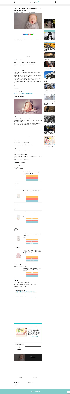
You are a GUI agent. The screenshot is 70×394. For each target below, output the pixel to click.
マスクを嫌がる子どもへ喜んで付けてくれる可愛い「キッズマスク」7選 (23, 93)
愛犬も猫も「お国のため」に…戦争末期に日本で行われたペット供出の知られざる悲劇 (49, 122)
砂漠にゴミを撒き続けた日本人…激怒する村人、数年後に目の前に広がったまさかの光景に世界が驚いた (49, 49)
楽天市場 (32, 220)
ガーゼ (25, 12)
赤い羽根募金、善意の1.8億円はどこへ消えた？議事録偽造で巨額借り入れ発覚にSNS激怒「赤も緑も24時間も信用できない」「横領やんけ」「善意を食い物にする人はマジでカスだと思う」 (49, 103)
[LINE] (32, 34)
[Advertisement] (28, 51)
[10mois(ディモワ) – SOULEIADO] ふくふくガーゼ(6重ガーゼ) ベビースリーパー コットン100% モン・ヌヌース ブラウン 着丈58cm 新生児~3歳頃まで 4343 (32, 234)
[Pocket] (29, 34)
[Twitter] (26, 34)
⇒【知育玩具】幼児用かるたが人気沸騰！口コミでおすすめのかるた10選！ (25, 291)
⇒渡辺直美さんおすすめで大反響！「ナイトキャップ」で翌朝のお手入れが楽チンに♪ (26, 292)
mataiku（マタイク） (37, 391)
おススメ (24, 12)
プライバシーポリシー (17, 382)
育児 (19, 12)
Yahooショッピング (32, 179)
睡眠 (33, 12)
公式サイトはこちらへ (34, 336)
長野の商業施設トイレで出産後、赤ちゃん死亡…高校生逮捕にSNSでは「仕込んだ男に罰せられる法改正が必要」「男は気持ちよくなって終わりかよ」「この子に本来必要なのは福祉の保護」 (49, 80)
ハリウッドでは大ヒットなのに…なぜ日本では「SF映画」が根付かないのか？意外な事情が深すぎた (49, 69)
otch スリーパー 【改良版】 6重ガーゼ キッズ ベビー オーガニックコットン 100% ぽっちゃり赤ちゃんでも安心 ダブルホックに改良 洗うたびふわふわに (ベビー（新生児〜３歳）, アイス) (32, 213)
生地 (32, 12)
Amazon (32, 218)
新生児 (31, 12)
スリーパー (27, 12)
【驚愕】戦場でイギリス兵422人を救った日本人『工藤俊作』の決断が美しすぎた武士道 (49, 113)
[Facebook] (24, 34)
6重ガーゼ (22, 12)
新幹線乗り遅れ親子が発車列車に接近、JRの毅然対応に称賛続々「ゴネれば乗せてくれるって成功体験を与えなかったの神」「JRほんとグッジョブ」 (49, 91)
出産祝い (29, 12)
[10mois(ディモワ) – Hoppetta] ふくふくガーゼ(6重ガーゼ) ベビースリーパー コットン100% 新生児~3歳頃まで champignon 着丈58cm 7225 (31, 191)
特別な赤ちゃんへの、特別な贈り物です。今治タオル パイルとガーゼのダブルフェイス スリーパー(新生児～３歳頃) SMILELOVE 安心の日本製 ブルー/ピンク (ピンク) (32, 251)
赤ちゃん (36, 12)
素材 (34, 12)
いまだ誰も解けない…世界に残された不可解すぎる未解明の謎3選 (49, 59)
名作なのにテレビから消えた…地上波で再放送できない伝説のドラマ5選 (49, 39)
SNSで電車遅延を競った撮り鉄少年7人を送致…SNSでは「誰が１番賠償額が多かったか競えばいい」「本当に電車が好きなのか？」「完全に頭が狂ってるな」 (49, 132)
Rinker (25, 193)
